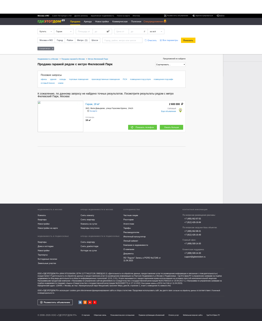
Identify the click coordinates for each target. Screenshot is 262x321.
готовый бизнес (48, 83)
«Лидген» (69, 283)
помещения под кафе (163, 79)
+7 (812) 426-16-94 (192, 222)
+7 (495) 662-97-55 (192, 219)
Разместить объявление (57, 302)
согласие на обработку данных (184, 290)
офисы (44, 79)
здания (53, 79)
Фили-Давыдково (97, 108)
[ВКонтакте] (80, 302)
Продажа (75, 21)
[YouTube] (90, 302)
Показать (188, 40)
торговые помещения (78, 79)
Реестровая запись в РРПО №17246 (155, 283)
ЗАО (87, 108)
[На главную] (52, 21)
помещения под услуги (140, 79)
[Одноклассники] (85, 302)
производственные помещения (106, 79)
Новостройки (102, 21)
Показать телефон (145, 127)
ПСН (125, 79)
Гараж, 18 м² (92, 104)
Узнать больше (171, 127)
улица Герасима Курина (116, 108)
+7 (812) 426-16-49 (192, 235)
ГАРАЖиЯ (172, 109)
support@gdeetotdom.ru (194, 257)
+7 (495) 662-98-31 (192, 231)
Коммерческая (120, 21)
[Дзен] (95, 302)
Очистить (152, 40)
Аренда (88, 21)
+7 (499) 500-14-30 (192, 243)
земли (61, 83)
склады (62, 79)
